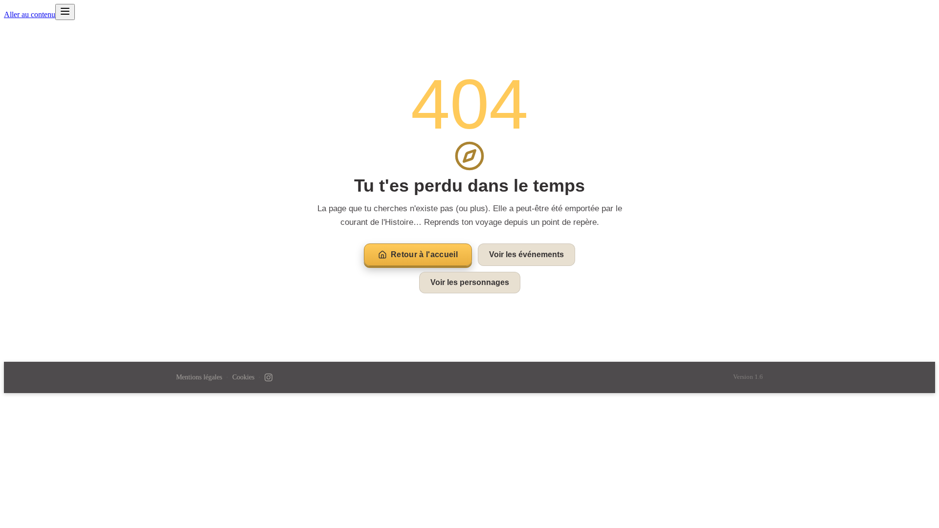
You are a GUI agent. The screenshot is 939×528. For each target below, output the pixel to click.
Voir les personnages (469, 282)
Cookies (243, 377)
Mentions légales (199, 377)
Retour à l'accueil (424, 254)
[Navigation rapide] (65, 12)
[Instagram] (268, 377)
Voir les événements (526, 254)
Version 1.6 (748, 377)
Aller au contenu (29, 14)
